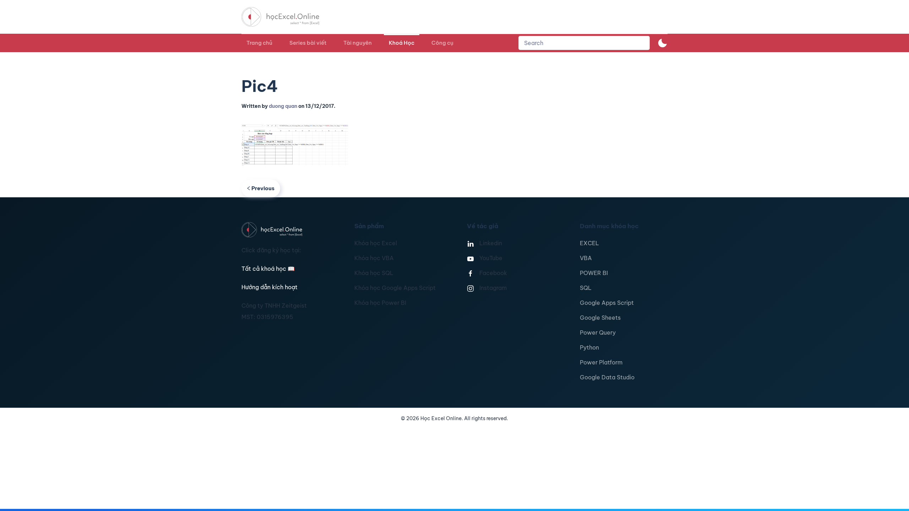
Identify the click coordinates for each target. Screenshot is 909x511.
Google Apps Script (607, 302)
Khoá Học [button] (401, 42)
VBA (586, 258)
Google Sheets (600, 317)
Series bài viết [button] (307, 42)
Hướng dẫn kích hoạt (269, 287)
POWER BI (594, 272)
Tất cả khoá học (268, 268)
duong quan (283, 106)
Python (589, 347)
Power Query (598, 332)
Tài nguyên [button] (357, 42)
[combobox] (584, 43)
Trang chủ (259, 42)
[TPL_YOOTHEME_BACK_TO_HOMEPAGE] (286, 17)
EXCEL (589, 243)
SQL (586, 287)
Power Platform (601, 362)
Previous (262, 188)
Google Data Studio (607, 377)
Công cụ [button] (442, 42)
